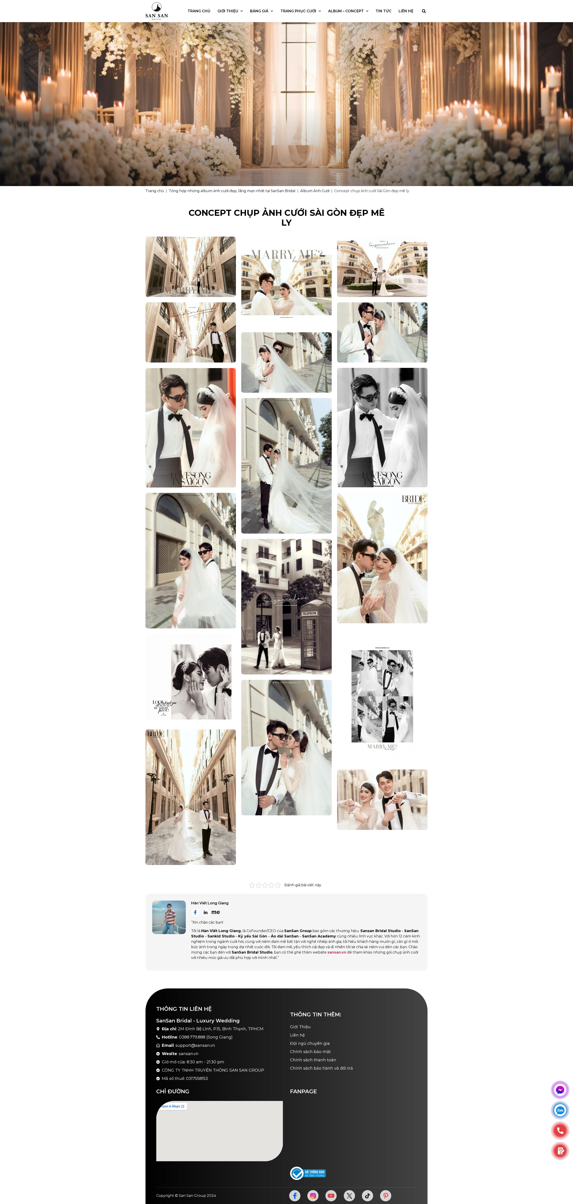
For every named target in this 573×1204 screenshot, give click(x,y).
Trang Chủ (199, 11)
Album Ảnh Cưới (314, 191)
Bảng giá (259, 11)
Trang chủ (154, 191)
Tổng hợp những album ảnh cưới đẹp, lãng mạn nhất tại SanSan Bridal (232, 191)
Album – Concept (346, 11)
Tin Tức (383, 11)
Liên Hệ (406, 11)
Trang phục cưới (298, 11)
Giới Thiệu (228, 11)
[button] (424, 11)
